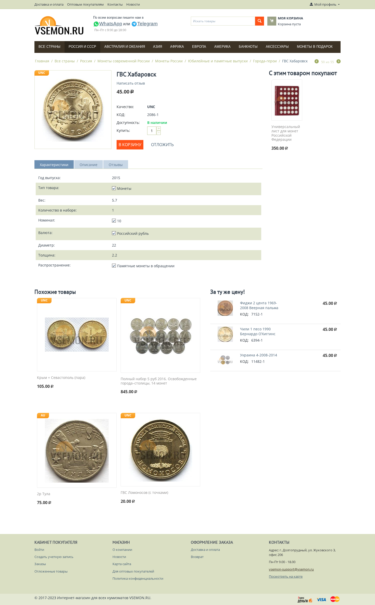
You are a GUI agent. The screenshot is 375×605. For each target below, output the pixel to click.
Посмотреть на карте (286, 576)
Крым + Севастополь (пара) (61, 378)
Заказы (40, 564)
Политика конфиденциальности (137, 578)
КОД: (121, 114)
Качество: (125, 106)
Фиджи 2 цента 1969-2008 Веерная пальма (259, 305)
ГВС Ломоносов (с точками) (144, 493)
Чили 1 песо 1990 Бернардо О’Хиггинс (258, 331)
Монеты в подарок (315, 47)
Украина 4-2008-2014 (258, 355)
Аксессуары (277, 47)
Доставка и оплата (49, 4)
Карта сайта (121, 564)
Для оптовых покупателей (133, 571)
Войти (39, 549)
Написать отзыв (131, 83)
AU (43, 415)
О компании (122, 549)
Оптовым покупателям (85, 4)
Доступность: (128, 122)
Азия (157, 47)
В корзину (130, 144)
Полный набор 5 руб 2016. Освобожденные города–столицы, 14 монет (159, 381)
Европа (199, 47)
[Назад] (317, 62)
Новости (133, 4)
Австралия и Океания (124, 47)
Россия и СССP (82, 47)
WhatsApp (110, 23)
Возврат (197, 556)
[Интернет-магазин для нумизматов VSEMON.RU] (59, 25)
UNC (41, 73)
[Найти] (259, 21)
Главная (42, 61)
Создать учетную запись (53, 556)
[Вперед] (338, 62)
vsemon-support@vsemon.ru (291, 569)
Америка (222, 47)
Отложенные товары (51, 571)
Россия (86, 61)
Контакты (115, 4)
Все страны (49, 47)
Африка (177, 47)
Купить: (123, 130)
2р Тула (43, 494)
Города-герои (265, 61)
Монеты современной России (123, 61)
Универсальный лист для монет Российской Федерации (285, 133)
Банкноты (248, 47)
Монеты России (169, 61)
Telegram (147, 23)
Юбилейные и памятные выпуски (218, 61)
